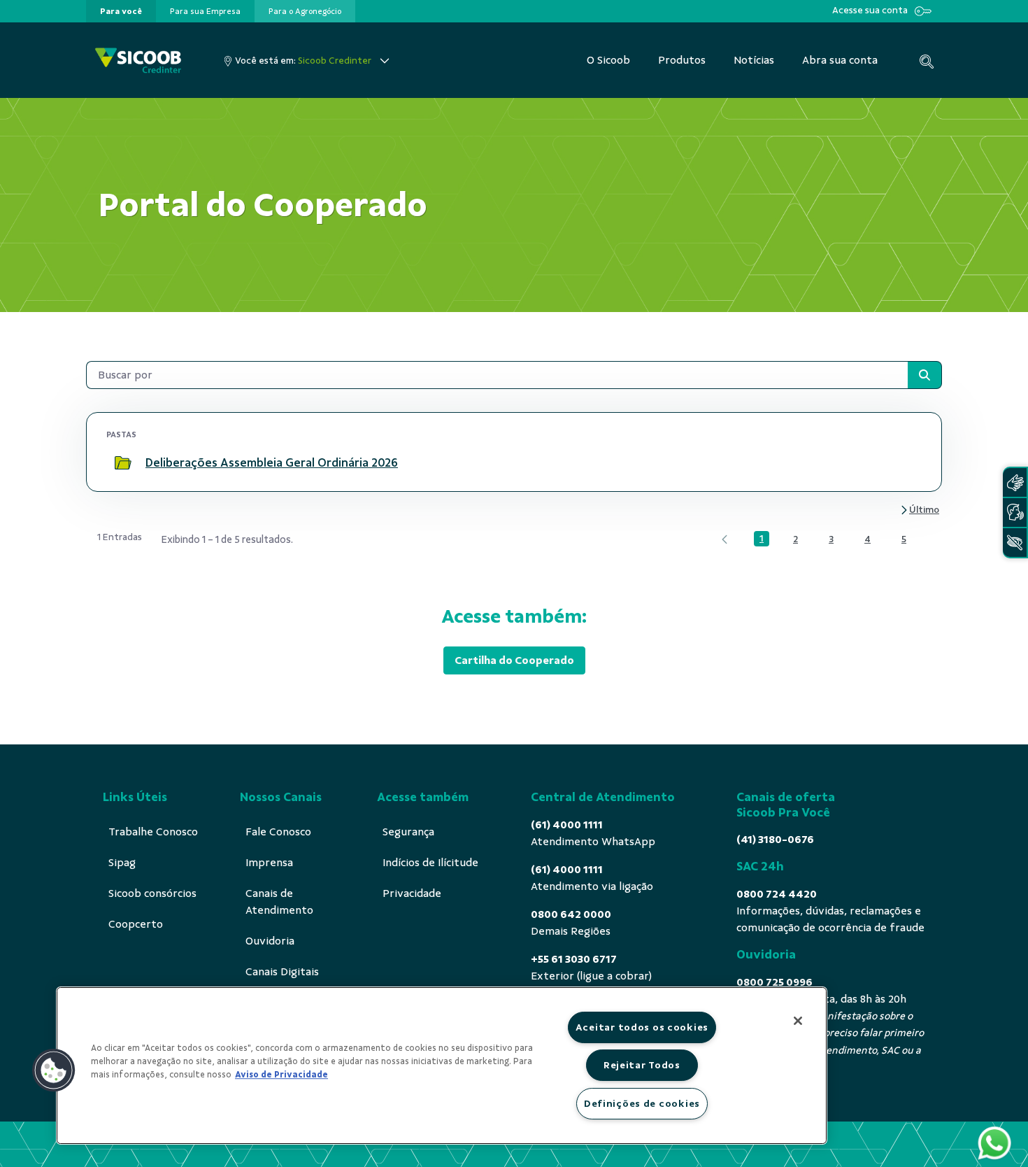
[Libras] (1015, 482)
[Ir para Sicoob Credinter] (138, 60)
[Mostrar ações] (905, 463)
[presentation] (121, 11)
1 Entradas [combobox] (119, 537)
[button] (53, 1070)
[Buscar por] (924, 375)
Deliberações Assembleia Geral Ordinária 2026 (271, 462)
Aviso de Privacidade (281, 1075)
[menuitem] (121, 11)
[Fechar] (798, 1020)
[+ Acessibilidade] (1015, 542)
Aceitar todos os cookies (642, 1027)
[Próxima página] (919, 510)
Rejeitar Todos (642, 1064)
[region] (441, 1065)
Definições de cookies (642, 1103)
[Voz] (1015, 512)
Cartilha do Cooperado (514, 660)
